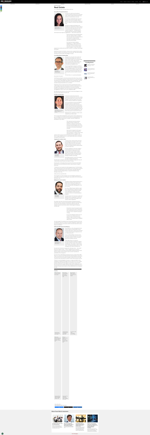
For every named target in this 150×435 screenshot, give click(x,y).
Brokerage (64, 9)
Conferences (129, 1)
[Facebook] (1, 6)
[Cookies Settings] (2, 434)
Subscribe (136, 1)
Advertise (133, 1)
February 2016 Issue (70, 9)
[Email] (1, 10)
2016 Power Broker (59, 9)
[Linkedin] (1, 9)
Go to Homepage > (75, 433)
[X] (1, 7)
